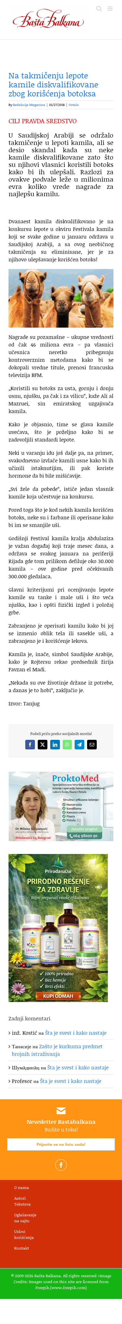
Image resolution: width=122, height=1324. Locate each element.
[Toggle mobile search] (99, 9)
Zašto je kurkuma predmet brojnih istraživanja (57, 1050)
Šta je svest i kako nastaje (75, 1032)
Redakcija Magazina (29, 104)
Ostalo (74, 104)
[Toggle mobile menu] (110, 9)
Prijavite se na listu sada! (61, 1144)
